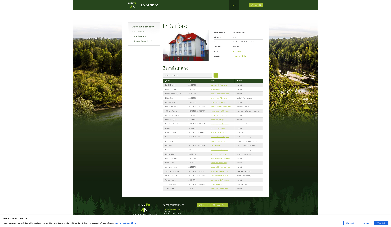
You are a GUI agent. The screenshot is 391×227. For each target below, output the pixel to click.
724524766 (192, 128)
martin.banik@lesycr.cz (219, 85)
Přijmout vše (381, 223)
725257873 (192, 167)
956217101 (192, 132)
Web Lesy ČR (256, 5)
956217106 (192, 111)
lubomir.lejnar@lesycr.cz (219, 150)
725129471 (192, 115)
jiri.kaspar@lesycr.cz (218, 128)
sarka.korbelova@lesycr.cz (220, 137)
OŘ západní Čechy (239, 56)
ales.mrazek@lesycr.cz (219, 163)
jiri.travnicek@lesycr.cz (218, 184)
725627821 (201, 171)
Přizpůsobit (350, 223)
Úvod (234, 5)
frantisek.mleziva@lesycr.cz (220, 158)
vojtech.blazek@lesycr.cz (219, 102)
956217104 (192, 171)
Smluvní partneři (139, 36)
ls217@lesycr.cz (239, 51)
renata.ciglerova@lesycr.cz (220, 111)
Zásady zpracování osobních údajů (125, 223)
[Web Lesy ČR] (132, 5)
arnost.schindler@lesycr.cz (220, 167)
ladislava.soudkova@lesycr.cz (221, 171)
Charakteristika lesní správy (143, 27)
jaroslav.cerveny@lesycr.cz (220, 115)
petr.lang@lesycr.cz (217, 145)
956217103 (192, 184)
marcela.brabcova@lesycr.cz (221, 107)
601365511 (192, 120)
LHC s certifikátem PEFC (142, 41)
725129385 (192, 150)
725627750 (192, 85)
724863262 (201, 124)
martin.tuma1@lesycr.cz (219, 189)
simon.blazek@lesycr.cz (219, 98)
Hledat (216, 75)
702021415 (192, 89)
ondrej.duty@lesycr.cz (218, 120)
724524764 (201, 145)
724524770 (192, 189)
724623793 (201, 111)
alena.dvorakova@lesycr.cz (220, 124)
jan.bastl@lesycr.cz (217, 89)
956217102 (192, 145)
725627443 (192, 154)
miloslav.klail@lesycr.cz (219, 132)
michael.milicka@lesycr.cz (219, 154)
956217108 (192, 124)
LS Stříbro (150, 5)
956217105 (192, 107)
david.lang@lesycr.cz (218, 141)
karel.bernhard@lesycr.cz (220, 94)
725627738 (201, 184)
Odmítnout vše (365, 223)
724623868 (201, 107)
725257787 (192, 94)
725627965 (192, 102)
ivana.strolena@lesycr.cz (219, 176)
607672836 (201, 176)
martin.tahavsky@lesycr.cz (220, 180)
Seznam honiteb (139, 31)
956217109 (192, 176)
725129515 (201, 137)
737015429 (192, 158)
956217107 (192, 137)
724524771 (192, 180)
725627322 (192, 98)
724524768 (192, 163)
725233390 (201, 132)
